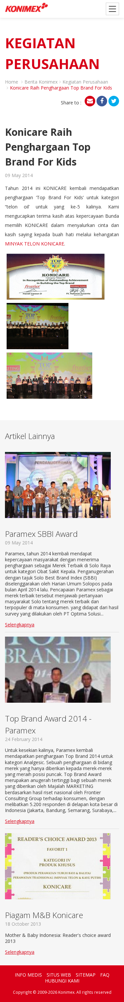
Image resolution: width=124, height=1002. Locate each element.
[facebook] (102, 101)
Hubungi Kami (62, 981)
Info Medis (28, 975)
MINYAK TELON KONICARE (34, 244)
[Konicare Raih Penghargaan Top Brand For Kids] (56, 276)
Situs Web (59, 975)
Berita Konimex (41, 82)
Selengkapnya (19, 624)
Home (11, 82)
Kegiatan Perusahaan (85, 82)
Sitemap (86, 975)
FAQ (104, 975)
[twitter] (113, 101)
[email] (90, 101)
